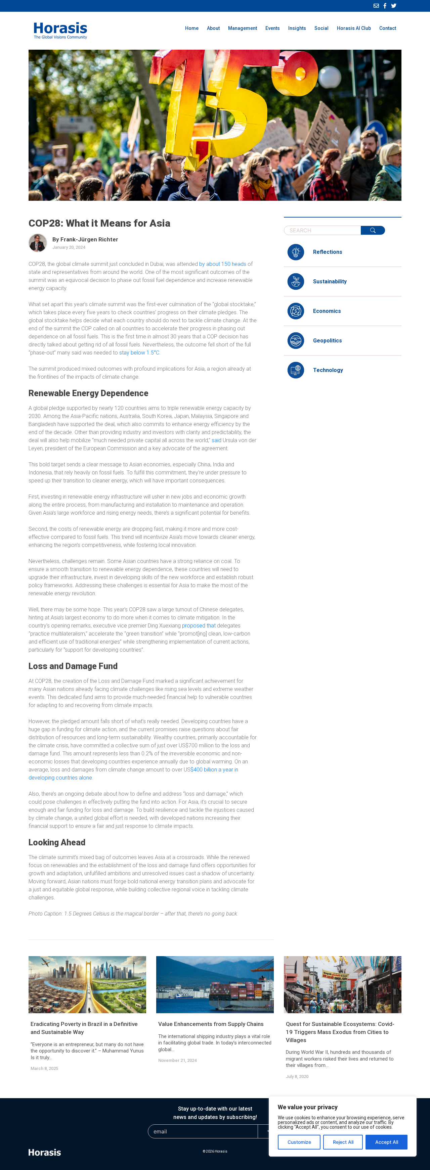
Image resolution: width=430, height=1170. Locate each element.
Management (242, 28)
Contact (387, 28)
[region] (343, 1126)
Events (272, 28)
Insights (297, 28)
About (213, 28)
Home (192, 28)
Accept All (386, 1142)
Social (321, 28)
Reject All (343, 1142)
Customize (299, 1142)
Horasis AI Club (354, 28)
